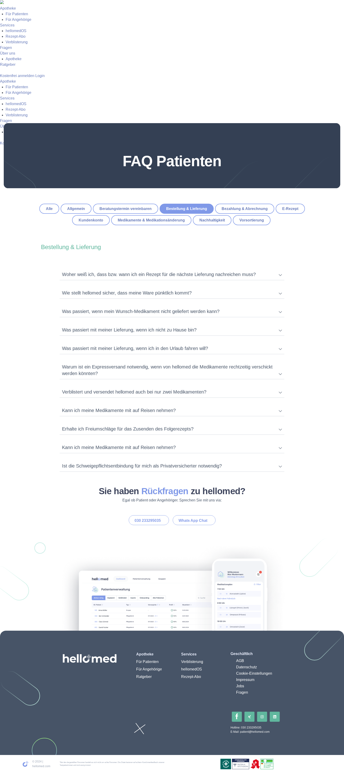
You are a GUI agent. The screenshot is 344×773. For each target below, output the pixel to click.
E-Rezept (290, 209)
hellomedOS (16, 31)
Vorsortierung (251, 220)
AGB (240, 661)
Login (40, 76)
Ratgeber (7, 64)
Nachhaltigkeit (212, 220)
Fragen (6, 48)
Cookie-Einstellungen (254, 673)
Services (7, 25)
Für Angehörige (18, 20)
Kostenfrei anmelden (17, 76)
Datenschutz (246, 667)
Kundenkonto (91, 220)
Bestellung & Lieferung (186, 209)
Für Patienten (17, 14)
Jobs (240, 686)
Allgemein (76, 209)
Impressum (245, 680)
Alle (49, 209)
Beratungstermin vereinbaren (125, 209)
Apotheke (8, 8)
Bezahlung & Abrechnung (245, 209)
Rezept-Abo (16, 36)
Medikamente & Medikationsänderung (151, 220)
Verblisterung (17, 42)
